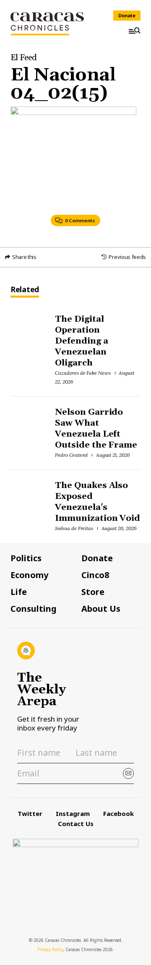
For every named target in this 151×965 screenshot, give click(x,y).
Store (92, 592)
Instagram (73, 813)
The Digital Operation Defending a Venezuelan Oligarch (81, 341)
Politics (26, 558)
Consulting (33, 609)
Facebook (118, 813)
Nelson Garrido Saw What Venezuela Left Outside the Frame (96, 429)
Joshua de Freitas (74, 528)
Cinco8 (95, 575)
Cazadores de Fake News (83, 373)
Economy (29, 575)
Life (18, 592)
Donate (126, 15)
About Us (100, 609)
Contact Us (76, 823)
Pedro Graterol (71, 455)
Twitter (30, 813)
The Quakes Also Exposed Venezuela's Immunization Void (98, 502)
